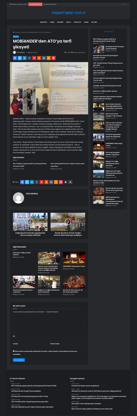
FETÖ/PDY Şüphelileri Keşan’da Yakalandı (113, 136)
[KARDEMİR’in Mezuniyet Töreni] (74, 258)
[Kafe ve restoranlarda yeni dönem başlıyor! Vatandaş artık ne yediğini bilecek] (49, 258)
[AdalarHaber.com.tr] (68, 12)
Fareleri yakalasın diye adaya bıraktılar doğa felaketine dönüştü (107, 98)
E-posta (16, 343)
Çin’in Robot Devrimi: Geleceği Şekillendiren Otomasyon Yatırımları (114, 106)
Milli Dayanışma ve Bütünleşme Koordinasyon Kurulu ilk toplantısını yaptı (114, 200)
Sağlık (68, 22)
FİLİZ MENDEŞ (21, 52)
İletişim (94, 22)
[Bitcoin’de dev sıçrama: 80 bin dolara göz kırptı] (74, 282)
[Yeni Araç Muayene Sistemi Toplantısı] (24, 282)
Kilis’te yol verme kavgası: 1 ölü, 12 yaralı (114, 115)
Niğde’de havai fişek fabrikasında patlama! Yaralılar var (114, 173)
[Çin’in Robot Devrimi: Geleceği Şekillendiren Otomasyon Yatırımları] (98, 107)
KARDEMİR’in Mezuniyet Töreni (74, 266)
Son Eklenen (108, 31)
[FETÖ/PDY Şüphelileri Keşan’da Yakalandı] (98, 137)
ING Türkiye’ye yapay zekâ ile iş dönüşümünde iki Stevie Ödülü (104, 40)
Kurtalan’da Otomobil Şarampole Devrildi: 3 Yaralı (58, 4)
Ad (14, 336)
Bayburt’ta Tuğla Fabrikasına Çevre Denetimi (48, 291)
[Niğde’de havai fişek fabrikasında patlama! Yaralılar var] (98, 174)
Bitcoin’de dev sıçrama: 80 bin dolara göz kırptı (73, 291)
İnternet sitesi (54, 343)
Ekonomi (60, 22)
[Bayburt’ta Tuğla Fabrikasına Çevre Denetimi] (49, 282)
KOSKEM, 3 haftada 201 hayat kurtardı (107, 86)
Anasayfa (43, 22)
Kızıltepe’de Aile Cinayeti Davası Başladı (115, 48)
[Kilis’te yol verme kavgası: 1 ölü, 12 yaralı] (98, 116)
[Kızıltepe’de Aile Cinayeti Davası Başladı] (98, 49)
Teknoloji (77, 22)
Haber (52, 22)
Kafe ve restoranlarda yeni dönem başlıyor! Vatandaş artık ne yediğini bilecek (48, 268)
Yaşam (86, 22)
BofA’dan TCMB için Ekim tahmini (22, 254)
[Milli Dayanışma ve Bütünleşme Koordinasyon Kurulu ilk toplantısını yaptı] (98, 200)
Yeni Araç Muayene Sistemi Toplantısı (23, 291)
